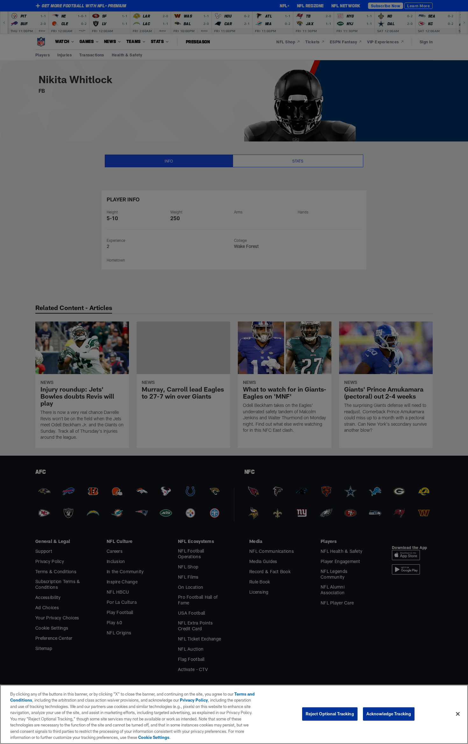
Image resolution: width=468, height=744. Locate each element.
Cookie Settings (153, 737)
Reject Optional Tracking (330, 713)
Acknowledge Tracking (388, 713)
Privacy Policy (194, 700)
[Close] (458, 714)
